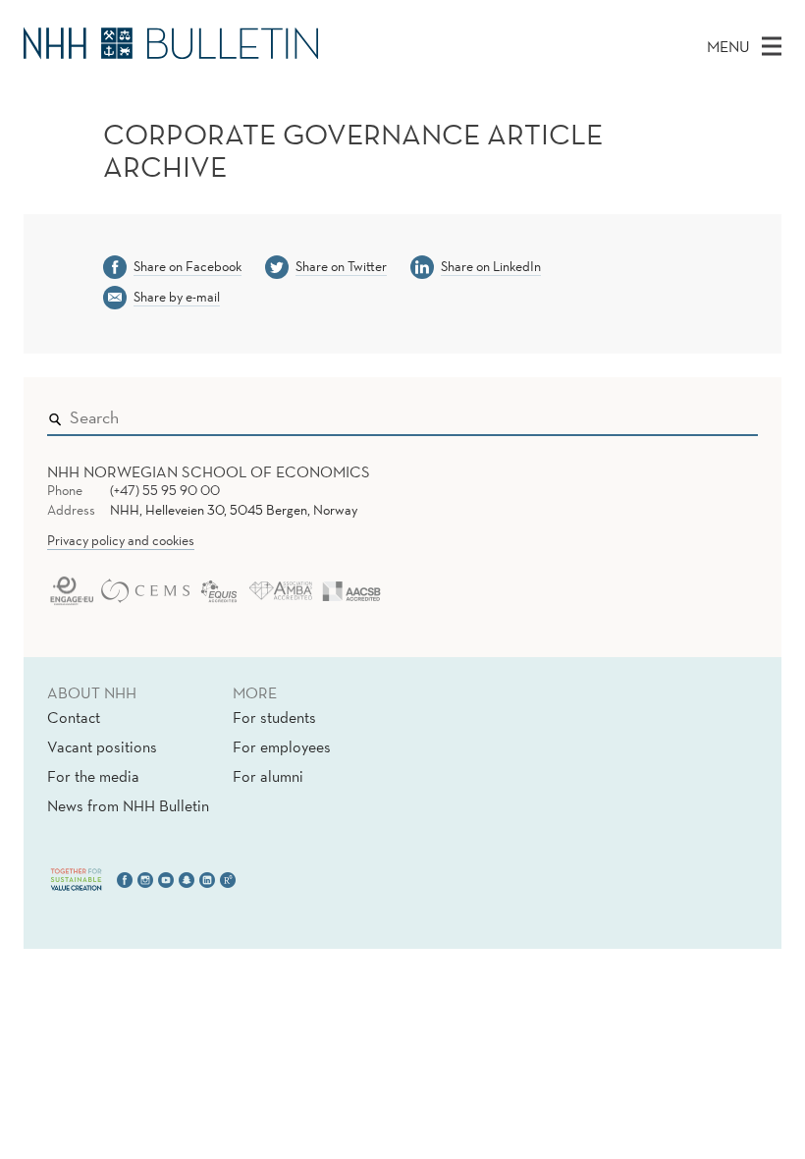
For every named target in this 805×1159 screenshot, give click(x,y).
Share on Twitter (341, 266)
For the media (93, 776)
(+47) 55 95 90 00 (165, 490)
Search (714, 413)
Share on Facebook (188, 266)
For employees (282, 746)
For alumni (268, 776)
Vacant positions (102, 746)
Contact (73, 717)
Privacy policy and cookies (120, 540)
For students (274, 717)
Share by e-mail (177, 296)
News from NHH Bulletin (128, 805)
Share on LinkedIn (491, 266)
